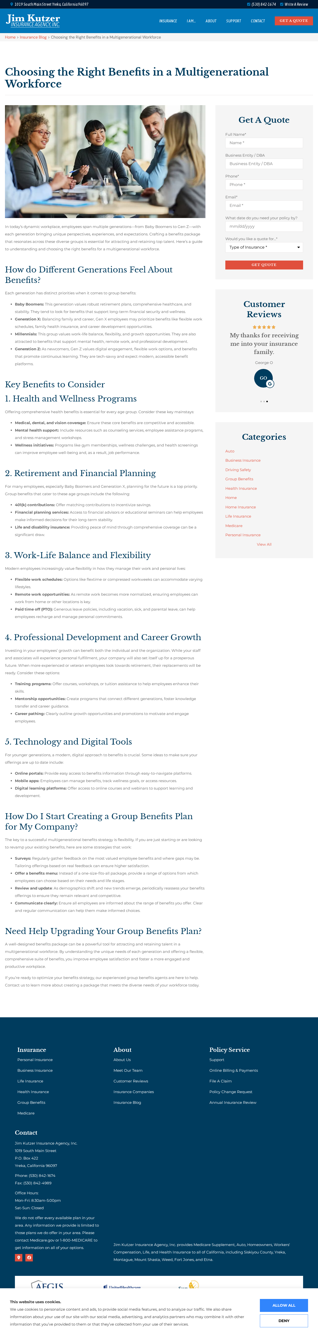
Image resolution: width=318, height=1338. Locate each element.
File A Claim (220, 1081)
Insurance (168, 21)
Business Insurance (35, 1070)
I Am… (191, 21)
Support (233, 21)
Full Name (235, 134)
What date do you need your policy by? (261, 218)
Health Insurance (33, 1091)
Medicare (26, 1113)
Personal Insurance (35, 1059)
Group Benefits (31, 1102)
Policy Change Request (230, 1091)
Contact (258, 21)
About (211, 21)
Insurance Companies (134, 1091)
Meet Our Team (128, 1070)
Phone (232, 176)
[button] (261, 401)
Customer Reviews (131, 1081)
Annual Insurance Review (232, 1102)
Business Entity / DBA (245, 155)
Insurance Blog (33, 37)
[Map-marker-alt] (18, 1257)
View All (264, 544)
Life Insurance (30, 1081)
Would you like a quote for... (251, 239)
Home (10, 37)
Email (231, 197)
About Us (122, 1059)
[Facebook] (29, 1257)
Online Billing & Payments (233, 1070)
